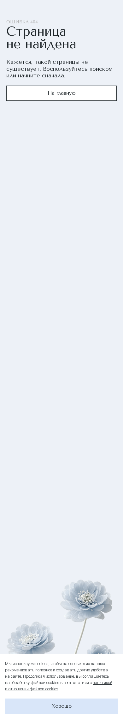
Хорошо (62, 706)
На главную (62, 93)
